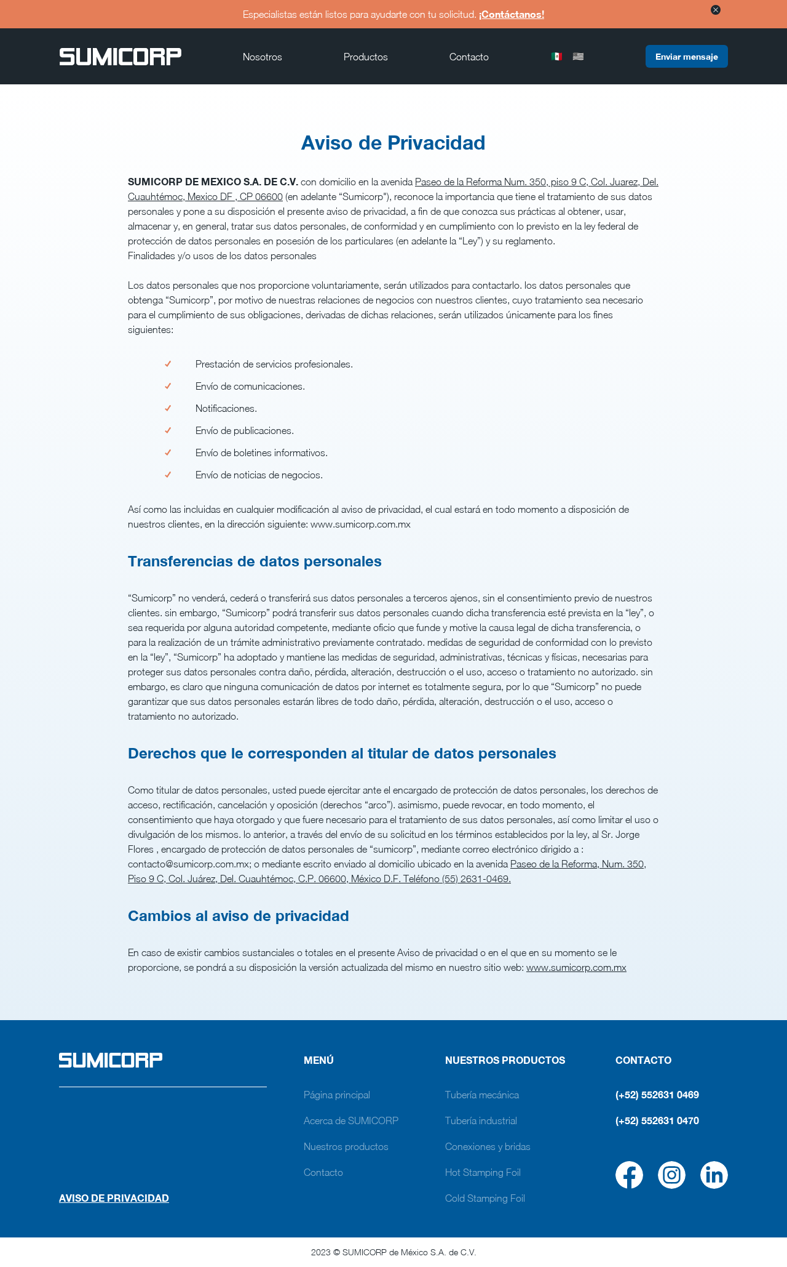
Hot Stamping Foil (483, 1172)
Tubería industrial (481, 1120)
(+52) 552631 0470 (657, 1120)
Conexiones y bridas (488, 1146)
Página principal (337, 1094)
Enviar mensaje (686, 56)
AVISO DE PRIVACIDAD (114, 1198)
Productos (366, 56)
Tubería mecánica (482, 1094)
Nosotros (262, 56)
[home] (120, 56)
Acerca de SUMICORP (351, 1120)
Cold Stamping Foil (485, 1198)
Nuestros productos (346, 1146)
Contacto (469, 56)
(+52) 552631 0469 (657, 1094)
